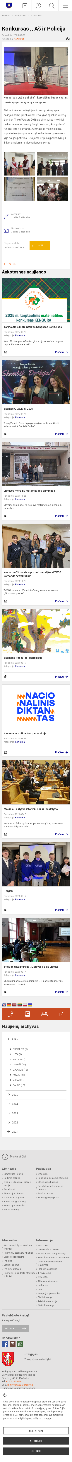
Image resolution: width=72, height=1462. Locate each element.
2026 (15, 1039)
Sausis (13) (19, 1085)
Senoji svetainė (11, 1209)
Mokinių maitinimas (48, 1182)
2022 (15, 1122)
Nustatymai (36, 1430)
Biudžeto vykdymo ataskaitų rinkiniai (18, 1247)
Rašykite (9, 1328)
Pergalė (8, 891)
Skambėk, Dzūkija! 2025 (18, 408)
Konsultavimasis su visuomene (54, 1257)
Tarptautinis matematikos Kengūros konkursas (33, 326)
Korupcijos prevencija (49, 1293)
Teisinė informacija (47, 1301)
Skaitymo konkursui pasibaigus (23, 657)
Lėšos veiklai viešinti (14, 1257)
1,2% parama (44, 1273)
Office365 (43, 1174)
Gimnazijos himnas (14, 1193)
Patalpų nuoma (45, 1193)
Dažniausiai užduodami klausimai (50, 1263)
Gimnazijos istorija (13, 1174)
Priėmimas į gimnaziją (15, 1201)
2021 (15, 1131)
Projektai (8, 1261)
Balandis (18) (20, 1070)
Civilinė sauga (45, 1297)
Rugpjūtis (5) (20, 1049)
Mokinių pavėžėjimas (48, 1197)
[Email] (20, 1344)
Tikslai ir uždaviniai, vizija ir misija (17, 1184)
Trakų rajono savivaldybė (38, 1359)
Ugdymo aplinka (12, 1178)
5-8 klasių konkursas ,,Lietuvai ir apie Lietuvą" (31, 966)
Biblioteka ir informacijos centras (50, 1188)
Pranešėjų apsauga (47, 1269)
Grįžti (12, 264)
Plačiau (59, 352)
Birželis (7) (19, 1059)
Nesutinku (36, 1441)
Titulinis (6, 15)
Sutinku (36, 1451)
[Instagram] (13, 1344)
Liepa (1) (17, 1054)
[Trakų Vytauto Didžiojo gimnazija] (9, 5)
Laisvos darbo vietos (48, 1249)
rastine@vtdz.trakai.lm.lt (20, 1384)
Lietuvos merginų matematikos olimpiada (29, 490)
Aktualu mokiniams (48, 1281)
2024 (15, 1104)
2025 (15, 1095)
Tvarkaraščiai (17, 1156)
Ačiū (37, 245)
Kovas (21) (19, 1075)
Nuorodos (43, 1245)
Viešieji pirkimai (12, 1265)
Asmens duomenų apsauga (52, 1253)
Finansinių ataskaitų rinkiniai (18, 1253)
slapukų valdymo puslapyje (38, 1418)
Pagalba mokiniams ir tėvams (53, 1178)
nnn (40, 1289)
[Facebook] (5, 1344)
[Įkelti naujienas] (25, 5)
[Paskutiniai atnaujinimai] (38, 5)
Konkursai (36, 15)
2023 (15, 1113)
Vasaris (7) (19, 1080)
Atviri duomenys (46, 1305)
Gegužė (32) (19, 1064)
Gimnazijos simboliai (14, 1205)
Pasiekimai (9, 1189)
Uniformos (43, 1285)
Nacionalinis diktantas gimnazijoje (25, 733)
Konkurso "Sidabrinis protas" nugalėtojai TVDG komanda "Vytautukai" (32, 574)
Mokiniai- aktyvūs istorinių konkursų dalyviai (31, 809)
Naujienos (21, 15)
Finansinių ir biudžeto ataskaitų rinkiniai (19, 1275)
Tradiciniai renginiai (14, 1197)
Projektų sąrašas (12, 1269)
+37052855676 (13, 1381)
